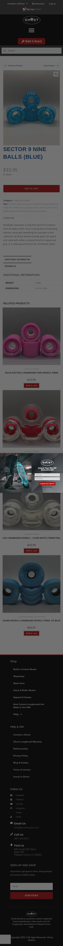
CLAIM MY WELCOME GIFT (47, 484)
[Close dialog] (2, 455)
